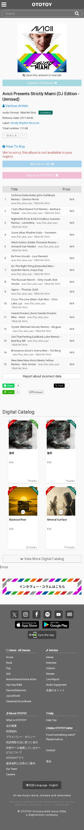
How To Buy (15, 146)
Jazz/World (13, 695)
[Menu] (4, 4)
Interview (51, 662)
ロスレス (11, 135)
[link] (42, 83)
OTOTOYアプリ (15, 757)
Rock (9, 662)
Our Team (11, 768)
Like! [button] (10, 392)
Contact (50, 750)
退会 (48, 761)
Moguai (56, 327)
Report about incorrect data (42, 376)
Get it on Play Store (55, 625)
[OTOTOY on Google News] (69, 614)
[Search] (78, 13)
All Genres (24, 650)
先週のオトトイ (55, 690)
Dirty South (44, 279)
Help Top (51, 720)
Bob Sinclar (29, 364)
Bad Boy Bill (18, 341)
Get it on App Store (27, 625)
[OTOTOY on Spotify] (47, 614)
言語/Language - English (43, 785)
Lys (20, 303)
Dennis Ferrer (30, 199)
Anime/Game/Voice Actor (21, 679)
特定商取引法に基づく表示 (22, 742)
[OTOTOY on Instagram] (25, 614)
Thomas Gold (29, 289)
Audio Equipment (56, 684)
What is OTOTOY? (16, 720)
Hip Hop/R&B (14, 684)
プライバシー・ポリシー (20, 736)
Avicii (22, 317)
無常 (11, 453)
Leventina (28, 223)
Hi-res (9, 657)
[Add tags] (23, 135)
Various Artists (16, 105)
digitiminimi (37, 814)
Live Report (52, 679)
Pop (8, 668)
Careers (10, 774)
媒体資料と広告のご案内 (20, 763)
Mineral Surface (57, 519)
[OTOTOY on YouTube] (58, 614)
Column (50, 668)
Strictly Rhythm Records (24, 123)
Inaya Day (37, 270)
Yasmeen (50, 232)
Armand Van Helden (23, 246)
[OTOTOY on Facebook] (36, 614)
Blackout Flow (17, 519)
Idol (8, 673)
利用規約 (11, 731)
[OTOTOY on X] (14, 614)
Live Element (40, 256)
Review (50, 673)
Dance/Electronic (16, 690)
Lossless (45, 112)
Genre (12, 650)
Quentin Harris (20, 270)
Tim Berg (55, 350)
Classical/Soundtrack (18, 701)
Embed (38, 392)
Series (49, 657)
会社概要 (11, 725)
